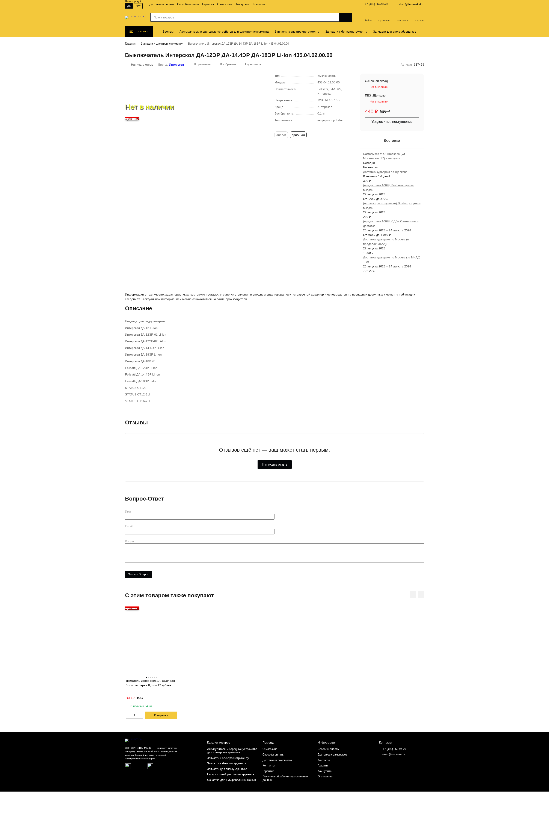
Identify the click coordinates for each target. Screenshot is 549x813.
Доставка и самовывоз (277, 760)
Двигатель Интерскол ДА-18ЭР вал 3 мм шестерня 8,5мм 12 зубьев (150, 683)
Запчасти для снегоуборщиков (394, 31)
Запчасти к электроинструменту (297, 31)
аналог (281, 135)
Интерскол (176, 64)
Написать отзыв (274, 464)
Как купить (242, 4)
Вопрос (130, 541)
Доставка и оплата (161, 4)
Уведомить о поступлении (392, 122)
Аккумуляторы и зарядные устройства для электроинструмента (224, 31)
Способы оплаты (188, 4)
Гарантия (208, 4)
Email (129, 526)
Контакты (259, 4)
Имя (128, 511)
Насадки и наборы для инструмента (230, 774)
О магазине (224, 4)
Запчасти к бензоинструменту (346, 31)
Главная (130, 43)
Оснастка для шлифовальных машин (231, 779)
